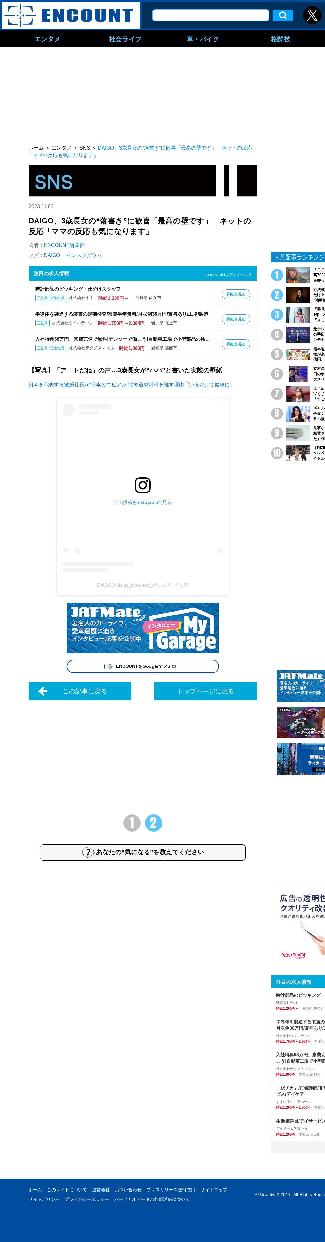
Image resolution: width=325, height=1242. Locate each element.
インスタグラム (84, 255)
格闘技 (281, 38)
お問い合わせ (128, 1189)
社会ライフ (125, 38)
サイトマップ (214, 1189)
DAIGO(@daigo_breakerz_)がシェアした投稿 (143, 585)
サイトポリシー (44, 1199)
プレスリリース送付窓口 (171, 1189)
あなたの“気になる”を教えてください (150, 851)
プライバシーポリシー (87, 1199)
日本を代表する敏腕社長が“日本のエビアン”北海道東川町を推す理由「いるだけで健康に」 (132, 384)
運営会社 (101, 1189)
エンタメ (48, 38)
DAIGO (52, 255)
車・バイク (203, 38)
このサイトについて (67, 1189)
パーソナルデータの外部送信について (152, 1199)
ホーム (35, 1189)
